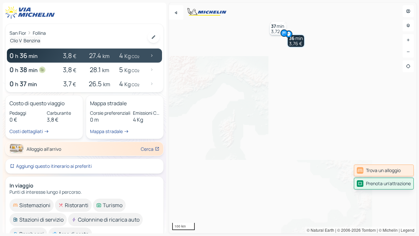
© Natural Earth (320, 230)
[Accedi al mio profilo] (408, 11)
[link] (384, 170)
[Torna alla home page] (31, 12)
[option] (31, 205)
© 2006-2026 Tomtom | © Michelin (367, 230)
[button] (296, 41)
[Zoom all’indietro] (408, 52)
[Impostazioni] (408, 25)
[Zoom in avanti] (408, 40)
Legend (407, 230)
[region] (292, 118)
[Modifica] (153, 37)
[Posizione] (408, 66)
